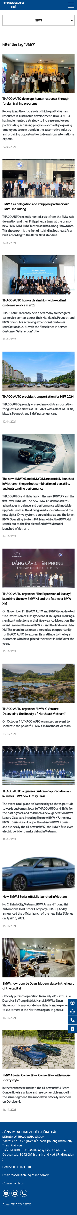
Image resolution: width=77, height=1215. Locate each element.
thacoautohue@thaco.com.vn (29, 1175)
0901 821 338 (22, 1167)
